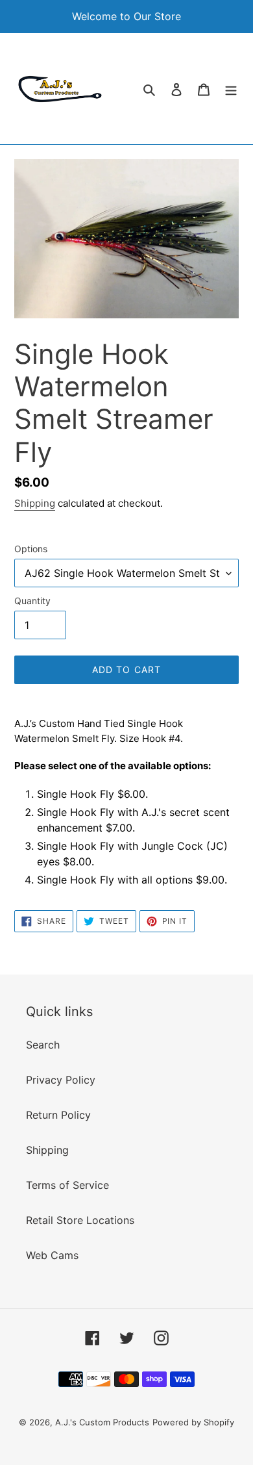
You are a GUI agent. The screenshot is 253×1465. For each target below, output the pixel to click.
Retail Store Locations (80, 1220)
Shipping (34, 503)
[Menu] (231, 88)
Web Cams (52, 1255)
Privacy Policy (60, 1079)
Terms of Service (67, 1184)
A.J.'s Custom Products (102, 1422)
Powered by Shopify (193, 1422)
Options (30, 548)
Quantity (32, 600)
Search (43, 1044)
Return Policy (58, 1114)
